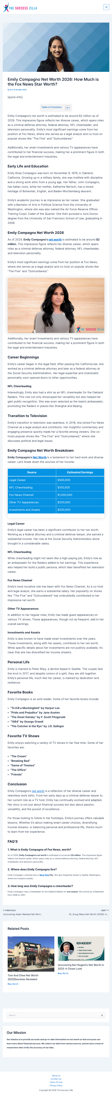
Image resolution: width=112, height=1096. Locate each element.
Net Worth (40, 457)
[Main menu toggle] (106, 7)
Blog (9, 984)
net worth (55, 239)
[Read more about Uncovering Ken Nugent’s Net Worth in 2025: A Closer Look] (81, 948)
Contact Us (56, 1079)
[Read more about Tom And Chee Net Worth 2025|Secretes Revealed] (31, 954)
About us (56, 1075)
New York (44, 875)
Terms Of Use (56, 1082)
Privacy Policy (56, 1085)
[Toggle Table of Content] (66, 107)
